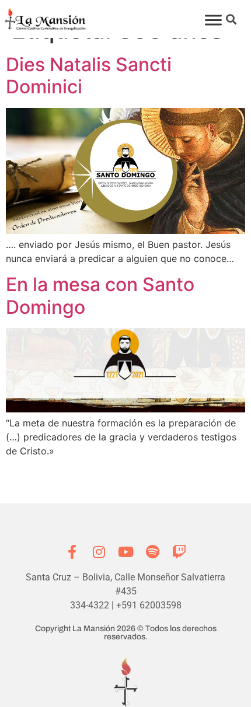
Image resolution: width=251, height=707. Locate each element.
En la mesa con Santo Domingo (100, 295)
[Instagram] (99, 552)
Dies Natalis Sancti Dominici (89, 75)
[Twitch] (179, 552)
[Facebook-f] (72, 552)
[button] (231, 19)
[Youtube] (125, 552)
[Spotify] (152, 552)
